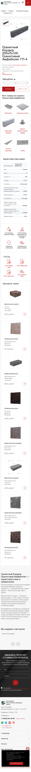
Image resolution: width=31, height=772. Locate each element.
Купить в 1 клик (22, 89)
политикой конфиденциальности (20, 688)
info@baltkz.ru (5, 715)
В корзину (8, 89)
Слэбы (22, 150)
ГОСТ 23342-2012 (7, 727)
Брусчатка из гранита (11, 304)
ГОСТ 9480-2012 (6, 725)
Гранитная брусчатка (11, 373)
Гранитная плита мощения (12, 443)
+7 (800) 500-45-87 (8, 718)
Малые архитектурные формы (23, 131)
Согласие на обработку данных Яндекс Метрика (15, 767)
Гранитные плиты (22, 113)
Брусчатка (8, 113)
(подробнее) (9, 754)
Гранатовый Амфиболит (20, 65)
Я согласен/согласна (16, 763)
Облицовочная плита (11, 339)
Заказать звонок (20, 718)
